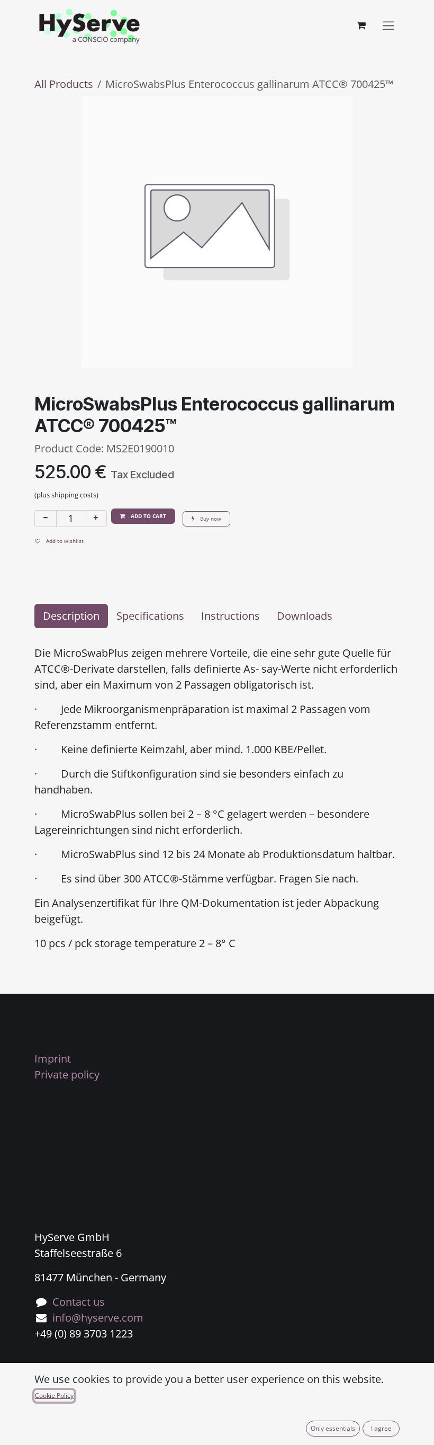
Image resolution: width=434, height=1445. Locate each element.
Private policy (67, 1074)
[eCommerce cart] (361, 25)
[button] (143, 516)
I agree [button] (381, 1428)
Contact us (78, 1302)
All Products (63, 84)
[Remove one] (45, 518)
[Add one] (96, 518)
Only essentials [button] (333, 1428)
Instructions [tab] (230, 616)
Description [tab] (71, 616)
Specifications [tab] (150, 616)
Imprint (52, 1058)
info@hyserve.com (97, 1317)
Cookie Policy (54, 1395)
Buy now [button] (209, 518)
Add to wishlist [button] (64, 541)
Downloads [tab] (304, 616)
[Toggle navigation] (388, 26)
